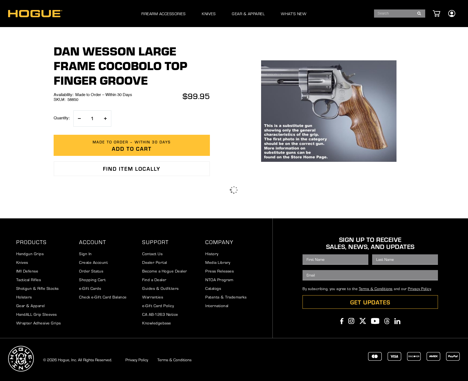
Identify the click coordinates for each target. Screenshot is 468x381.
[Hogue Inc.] (35, 13)
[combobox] (399, 13)
